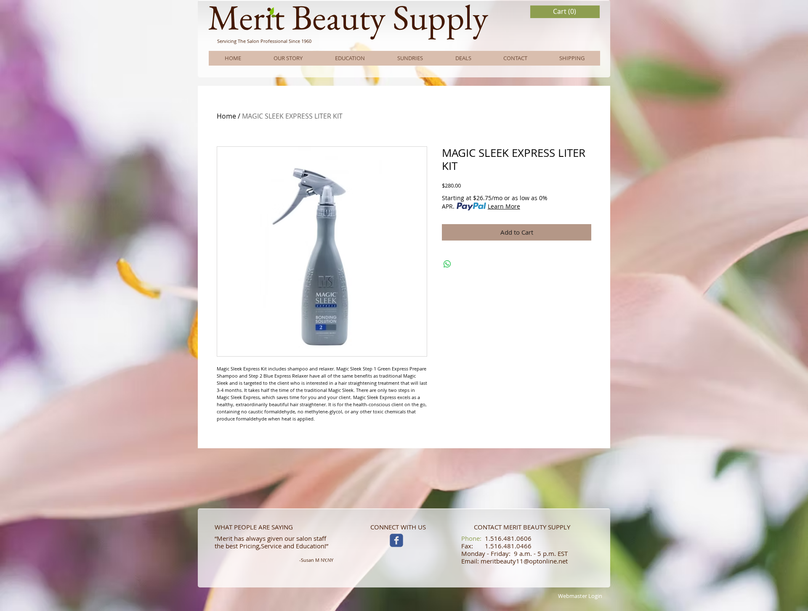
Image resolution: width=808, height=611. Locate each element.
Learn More (504, 206)
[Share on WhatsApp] (447, 264)
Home (226, 116)
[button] (565, 12)
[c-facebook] (396, 540)
